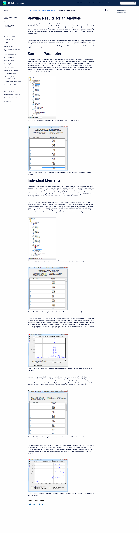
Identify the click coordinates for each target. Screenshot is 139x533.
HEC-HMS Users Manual (15, 3)
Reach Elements (8, 43)
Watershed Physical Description (12, 33)
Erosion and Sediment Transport (12, 84)
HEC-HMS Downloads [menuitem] (103, 3)
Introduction (7, 14)
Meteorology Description (10, 54)
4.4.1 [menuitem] (116, 3)
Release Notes (7, 101)
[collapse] (22, 70)
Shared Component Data (10, 29)
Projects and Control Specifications (9, 26)
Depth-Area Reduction (9, 67)
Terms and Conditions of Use (11, 98)
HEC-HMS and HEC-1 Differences (12, 94)
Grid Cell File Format (9, 91)
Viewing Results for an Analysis (13, 81)
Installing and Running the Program (10, 18)
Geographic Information (10, 36)
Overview (6, 21)
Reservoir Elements (8, 46)
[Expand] (22, 13)
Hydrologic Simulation (9, 57)
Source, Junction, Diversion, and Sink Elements (12, 50)
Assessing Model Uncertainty (11, 70)
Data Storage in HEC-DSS (10, 88)
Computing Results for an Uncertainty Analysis (11, 77)
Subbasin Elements (8, 39)
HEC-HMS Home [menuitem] (81, 3)
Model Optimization (9, 60)
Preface (6, 10)
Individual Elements (121, 12)
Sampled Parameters (122, 10)
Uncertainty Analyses (10, 73)
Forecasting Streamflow (10, 63)
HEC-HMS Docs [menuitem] (92, 3)
